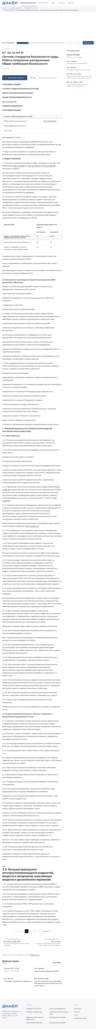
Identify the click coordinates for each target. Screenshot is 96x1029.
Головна (4, 8)
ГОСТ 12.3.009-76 (34, 166)
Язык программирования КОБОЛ (46, 971)
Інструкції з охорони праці (34, 1012)
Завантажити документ (16, 78)
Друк (34, 78)
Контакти (71, 3)
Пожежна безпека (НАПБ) (58, 1023)
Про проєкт (61, 3)
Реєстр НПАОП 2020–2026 (34, 1023)
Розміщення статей (80, 1018)
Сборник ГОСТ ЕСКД (11, 968)
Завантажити (88, 43)
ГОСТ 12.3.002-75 (20, 166)
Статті (53, 3)
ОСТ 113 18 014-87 (9, 102)
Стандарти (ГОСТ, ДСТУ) (31, 8)
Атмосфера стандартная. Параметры (17, 981)
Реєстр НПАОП (44, 3)
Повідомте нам (34, 955)
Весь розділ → (57, 962)
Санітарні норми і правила (58, 1017)
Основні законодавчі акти (57, 1008)
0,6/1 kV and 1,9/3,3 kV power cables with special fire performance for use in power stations (48, 983)
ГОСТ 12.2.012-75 (32, 526)
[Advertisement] (48, 26)
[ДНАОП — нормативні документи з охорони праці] (9, 3)
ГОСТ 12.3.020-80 (48, 166)
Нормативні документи (28, 3)
